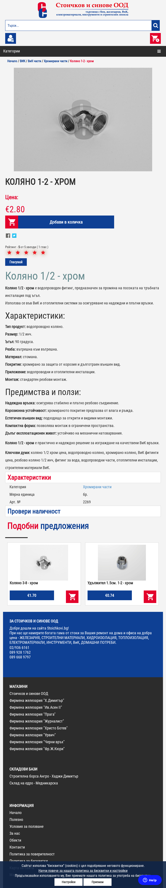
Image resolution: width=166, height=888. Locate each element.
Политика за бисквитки (29, 861)
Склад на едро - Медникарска (34, 783)
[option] (83, 119)
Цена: (11, 197)
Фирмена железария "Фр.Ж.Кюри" (37, 748)
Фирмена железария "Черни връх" (37, 742)
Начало (16, 812)
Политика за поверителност (32, 854)
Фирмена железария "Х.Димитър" (37, 700)
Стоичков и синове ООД (29, 693)
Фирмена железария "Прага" (33, 714)
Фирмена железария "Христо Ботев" (39, 728)
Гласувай (16, 262)
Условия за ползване (26, 826)
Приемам (98, 882)
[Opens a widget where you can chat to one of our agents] (150, 880)
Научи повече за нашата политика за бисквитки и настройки (83, 871)
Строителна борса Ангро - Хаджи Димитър (44, 776)
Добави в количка (66, 222)
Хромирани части (97, 487)
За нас (15, 833)
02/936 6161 (19, 647)
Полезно (16, 819)
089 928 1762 (20, 652)
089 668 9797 (20, 657)
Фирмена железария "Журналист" (37, 721)
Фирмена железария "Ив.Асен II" (36, 707)
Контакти (17, 847)
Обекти (15, 840)
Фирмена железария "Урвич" (33, 735)
